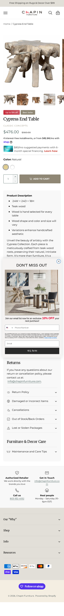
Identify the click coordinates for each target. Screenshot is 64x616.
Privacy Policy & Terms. (50, 337)
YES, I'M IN (32, 350)
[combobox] (9, 327)
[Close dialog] (58, 261)
